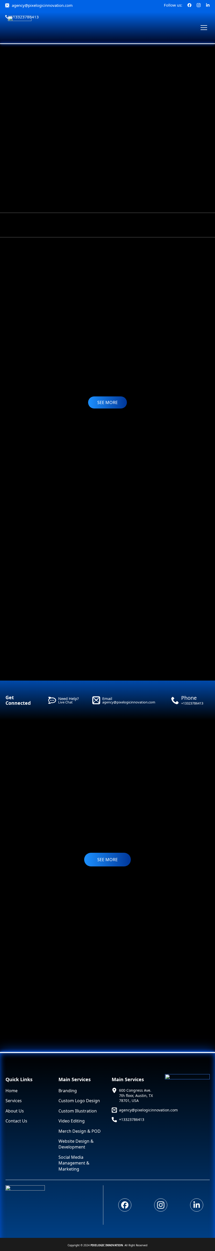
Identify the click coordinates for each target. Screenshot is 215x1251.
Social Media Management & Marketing (73, 1163)
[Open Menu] (204, 27)
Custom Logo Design (79, 1101)
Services (14, 1101)
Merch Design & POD (79, 1131)
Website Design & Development (76, 1144)
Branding (67, 1091)
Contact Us (16, 1121)
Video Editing (71, 1121)
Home (12, 1091)
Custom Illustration (77, 1111)
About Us (15, 1111)
